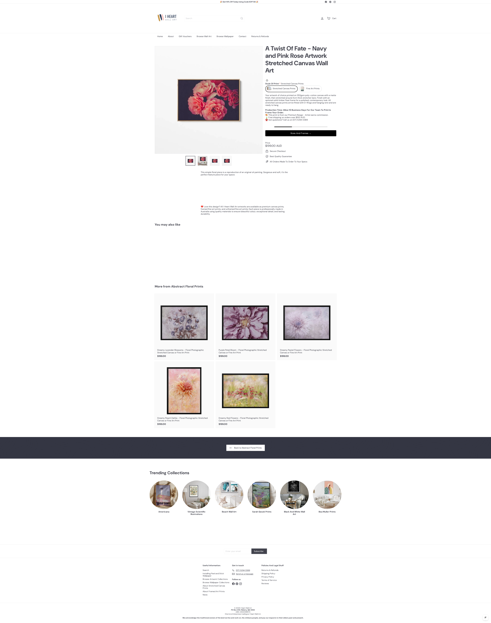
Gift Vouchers (185, 36)
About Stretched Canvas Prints (214, 587)
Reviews (265, 583)
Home (160, 36)
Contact (242, 36)
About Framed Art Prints (214, 591)
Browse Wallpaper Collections (216, 582)
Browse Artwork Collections (215, 579)
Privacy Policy (267, 577)
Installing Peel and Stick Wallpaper (213, 574)
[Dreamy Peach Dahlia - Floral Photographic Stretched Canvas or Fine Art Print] (184, 394)
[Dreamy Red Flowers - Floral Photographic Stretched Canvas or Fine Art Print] (245, 394)
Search (206, 570)
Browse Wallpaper (225, 36)
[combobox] (214, 18)
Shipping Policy (268, 573)
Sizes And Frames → (301, 133)
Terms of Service (269, 580)
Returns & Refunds (260, 36)
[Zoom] (208, 100)
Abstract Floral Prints (187, 286)
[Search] (242, 18)
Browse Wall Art (204, 36)
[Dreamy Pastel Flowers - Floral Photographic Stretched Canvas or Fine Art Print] (306, 326)
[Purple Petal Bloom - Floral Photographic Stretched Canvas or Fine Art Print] (245, 326)
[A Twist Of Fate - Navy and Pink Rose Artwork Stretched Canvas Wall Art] (169, 254)
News (205, 594)
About (171, 36)
